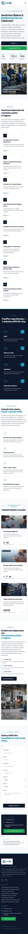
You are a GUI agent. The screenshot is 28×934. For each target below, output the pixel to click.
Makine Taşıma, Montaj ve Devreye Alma (10, 899)
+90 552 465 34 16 (9, 819)
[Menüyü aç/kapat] (25, 2)
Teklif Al (13, 43)
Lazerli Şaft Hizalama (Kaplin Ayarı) (9, 893)
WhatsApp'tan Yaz (15, 48)
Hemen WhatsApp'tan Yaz (14, 831)
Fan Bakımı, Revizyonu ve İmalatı (8, 895)
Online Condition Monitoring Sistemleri (10, 889)
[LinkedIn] (2, 880)
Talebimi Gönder (13, 805)
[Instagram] (6, 880)
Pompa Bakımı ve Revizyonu (7, 897)
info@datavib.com (9, 822)
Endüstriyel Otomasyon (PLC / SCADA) (10, 901)
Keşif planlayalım (8, 678)
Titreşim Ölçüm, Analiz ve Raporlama (9, 887)
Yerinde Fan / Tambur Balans (7, 891)
